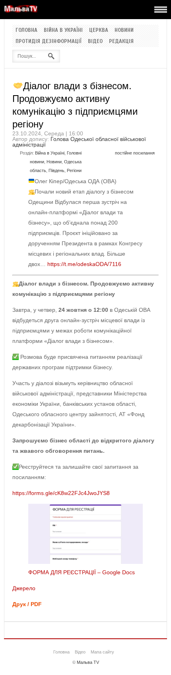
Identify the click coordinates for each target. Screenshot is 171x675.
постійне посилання (135, 153)
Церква (98, 30)
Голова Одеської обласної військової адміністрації (79, 142)
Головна (26, 30)
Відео (95, 41)
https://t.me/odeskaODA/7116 (84, 264)
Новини (124, 30)
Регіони (74, 170)
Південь (56, 170)
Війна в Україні (63, 30)
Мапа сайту (102, 652)
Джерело (23, 588)
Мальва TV (88, 662)
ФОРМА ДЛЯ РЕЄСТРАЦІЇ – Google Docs (81, 572)
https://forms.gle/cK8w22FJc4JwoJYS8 (61, 493)
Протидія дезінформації (49, 41)
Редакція (121, 41)
